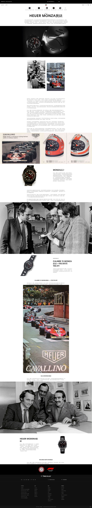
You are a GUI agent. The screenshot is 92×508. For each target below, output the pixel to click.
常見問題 (49, 489)
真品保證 (49, 496)
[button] (88, 5)
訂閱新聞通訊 (65, 479)
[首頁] (46, 5)
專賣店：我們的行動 (50, 499)
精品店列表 (35, 496)
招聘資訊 (35, 493)
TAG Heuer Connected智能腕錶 (25, 489)
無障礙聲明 (62, 499)
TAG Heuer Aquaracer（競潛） (25, 493)
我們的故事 (35, 489)
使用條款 (62, 492)
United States (50, 1)
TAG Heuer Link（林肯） (24, 496)
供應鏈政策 (62, 496)
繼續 (59, 1)
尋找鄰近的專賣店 (52, 479)
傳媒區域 (35, 492)
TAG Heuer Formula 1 (24, 492)
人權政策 (62, 493)
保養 (48, 492)
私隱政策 (62, 489)
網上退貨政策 (49, 493)
